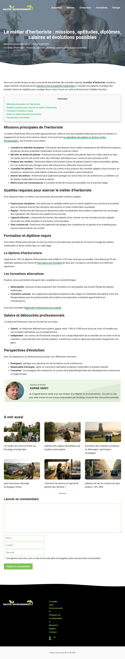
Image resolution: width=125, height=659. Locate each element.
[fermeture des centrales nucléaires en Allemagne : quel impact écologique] (103, 440)
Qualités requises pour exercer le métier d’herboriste (31, 107)
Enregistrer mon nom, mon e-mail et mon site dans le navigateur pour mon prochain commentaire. (54, 558)
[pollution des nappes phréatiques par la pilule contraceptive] (62, 440)
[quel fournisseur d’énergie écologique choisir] (22, 477)
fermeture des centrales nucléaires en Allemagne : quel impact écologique (102, 449)
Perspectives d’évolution (18, 117)
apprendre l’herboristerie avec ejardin (43, 307)
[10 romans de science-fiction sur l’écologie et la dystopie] (22, 440)
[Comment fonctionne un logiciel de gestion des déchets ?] (62, 477)
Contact (53, 632)
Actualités (56, 7)
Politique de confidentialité (55, 618)
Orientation (85, 7)
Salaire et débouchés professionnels (23, 114)
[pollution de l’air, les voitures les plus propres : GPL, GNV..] (103, 477)
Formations (102, 7)
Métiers (70, 7)
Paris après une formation (49, 263)
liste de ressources (67, 182)
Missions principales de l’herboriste (23, 104)
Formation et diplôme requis (19, 111)
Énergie (116, 7)
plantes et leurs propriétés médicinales (56, 86)
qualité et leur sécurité (55, 214)
